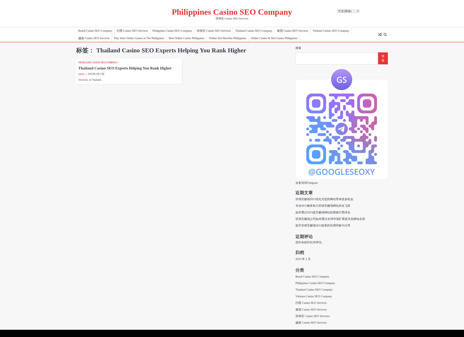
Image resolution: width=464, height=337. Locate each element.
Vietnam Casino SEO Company (331, 30)
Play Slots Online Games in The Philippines (139, 38)
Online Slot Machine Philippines (227, 38)
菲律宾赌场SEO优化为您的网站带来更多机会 (324, 199)
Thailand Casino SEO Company (253, 30)
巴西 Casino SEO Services (132, 30)
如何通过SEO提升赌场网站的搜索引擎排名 (322, 212)
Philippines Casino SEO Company (232, 11)
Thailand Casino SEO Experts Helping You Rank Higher (124, 68)
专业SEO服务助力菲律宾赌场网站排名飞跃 (322, 205)
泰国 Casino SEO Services (292, 30)
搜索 (298, 47)
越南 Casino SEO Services (93, 38)
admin (81, 74)
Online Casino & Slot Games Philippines (274, 38)
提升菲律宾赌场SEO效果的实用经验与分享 (322, 225)
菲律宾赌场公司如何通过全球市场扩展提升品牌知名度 (330, 219)
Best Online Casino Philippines (186, 38)
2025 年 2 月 (303, 259)
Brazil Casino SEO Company (95, 30)
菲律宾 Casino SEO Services (214, 30)
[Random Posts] (379, 34)
